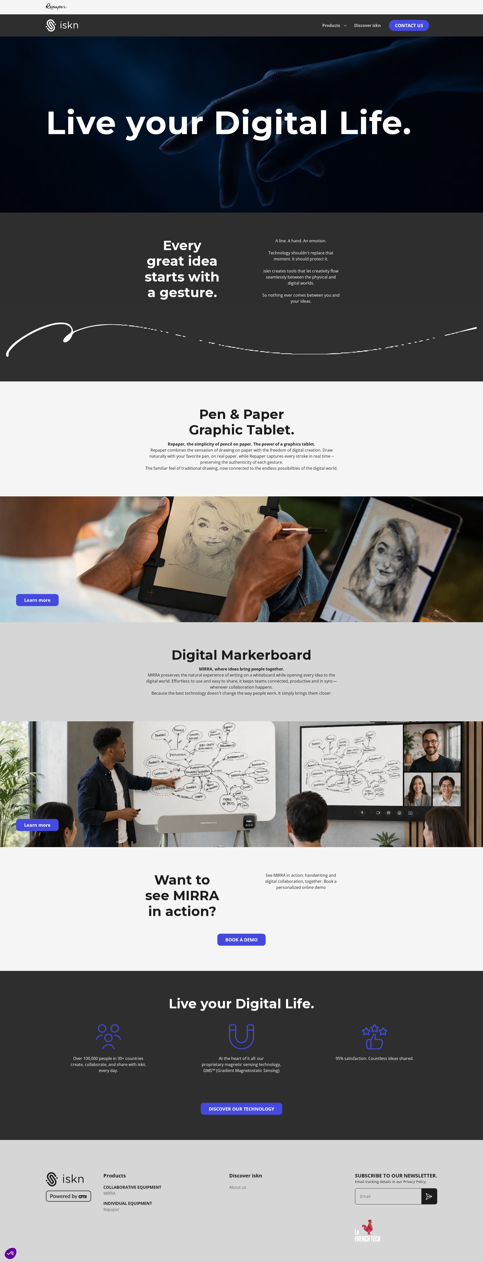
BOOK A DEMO (241, 940)
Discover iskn (367, 25)
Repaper (111, 1209)
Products (331, 25)
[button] (11, 1253)
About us (237, 1187)
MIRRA (109, 1193)
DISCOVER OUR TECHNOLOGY (241, 1109)
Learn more (37, 600)
